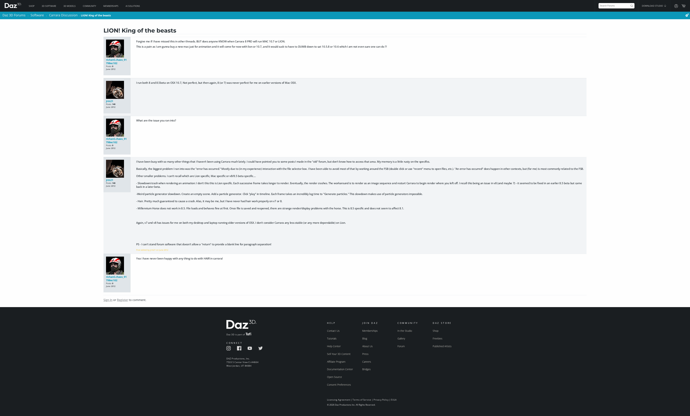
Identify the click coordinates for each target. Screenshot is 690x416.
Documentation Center (340, 369)
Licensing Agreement (338, 399)
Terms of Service (362, 399)
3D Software (49, 6)
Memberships (110, 6)
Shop (31, 6)
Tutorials (332, 338)
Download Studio (652, 5)
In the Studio (404, 330)
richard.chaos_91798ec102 (116, 61)
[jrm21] (117, 90)
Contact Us (333, 330)
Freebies (437, 338)
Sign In (108, 300)
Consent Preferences (339, 384)
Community (89, 6)
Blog (364, 338)
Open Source (334, 377)
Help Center (334, 346)
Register (122, 300)
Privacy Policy (381, 399)
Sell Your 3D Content (339, 354)
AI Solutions (133, 6)
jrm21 (109, 101)
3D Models (69, 6)
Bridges (366, 369)
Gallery (401, 338)
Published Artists (442, 346)
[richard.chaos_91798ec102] (117, 49)
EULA (394, 399)
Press (365, 354)
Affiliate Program (336, 361)
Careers (366, 361)
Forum (401, 346)
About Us (367, 346)
